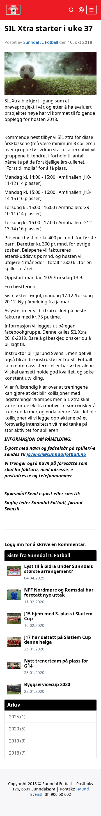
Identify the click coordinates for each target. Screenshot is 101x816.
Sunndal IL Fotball (40, 42)
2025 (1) (17, 717)
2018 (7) (17, 753)
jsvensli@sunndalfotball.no (56, 454)
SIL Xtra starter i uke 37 (48, 28)
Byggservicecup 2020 (47, 684)
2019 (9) (17, 741)
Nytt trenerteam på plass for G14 (56, 663)
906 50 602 (61, 794)
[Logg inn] (81, 10)
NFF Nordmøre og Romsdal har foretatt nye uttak (58, 592)
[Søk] (71, 10)
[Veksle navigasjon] (91, 10)
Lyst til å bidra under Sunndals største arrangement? (58, 568)
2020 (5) (17, 729)
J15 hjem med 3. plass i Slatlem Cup (58, 616)
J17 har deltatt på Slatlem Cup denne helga (57, 639)
